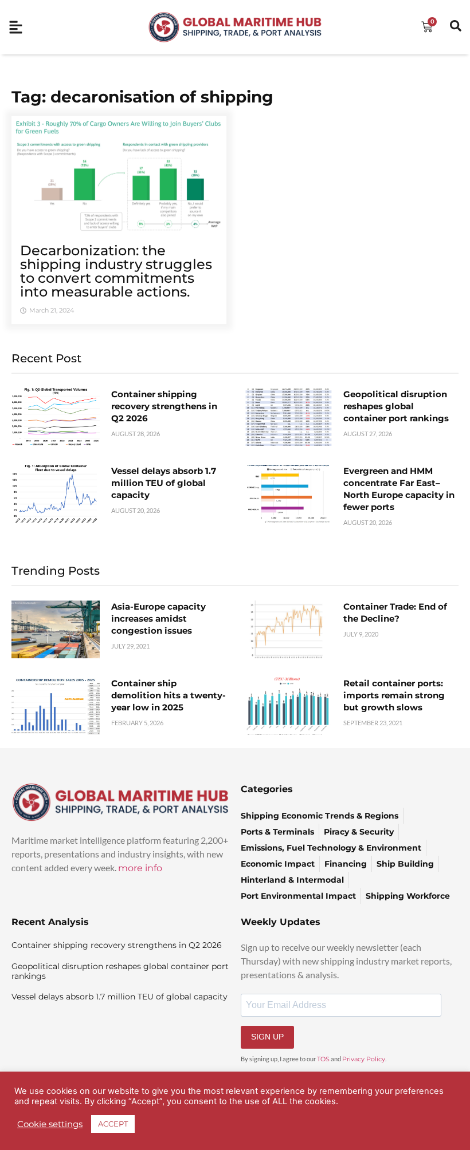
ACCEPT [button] (113, 1123)
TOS (323, 1059)
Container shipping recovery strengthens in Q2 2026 (164, 406)
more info (140, 868)
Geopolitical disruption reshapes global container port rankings (396, 406)
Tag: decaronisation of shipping (142, 96)
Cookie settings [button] (50, 1124)
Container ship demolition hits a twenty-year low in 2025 (168, 695)
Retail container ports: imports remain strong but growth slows (394, 695)
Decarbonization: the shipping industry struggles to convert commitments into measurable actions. (116, 271)
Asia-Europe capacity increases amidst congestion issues (158, 618)
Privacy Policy (363, 1059)
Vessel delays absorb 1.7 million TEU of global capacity (163, 482)
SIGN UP (267, 1036)
